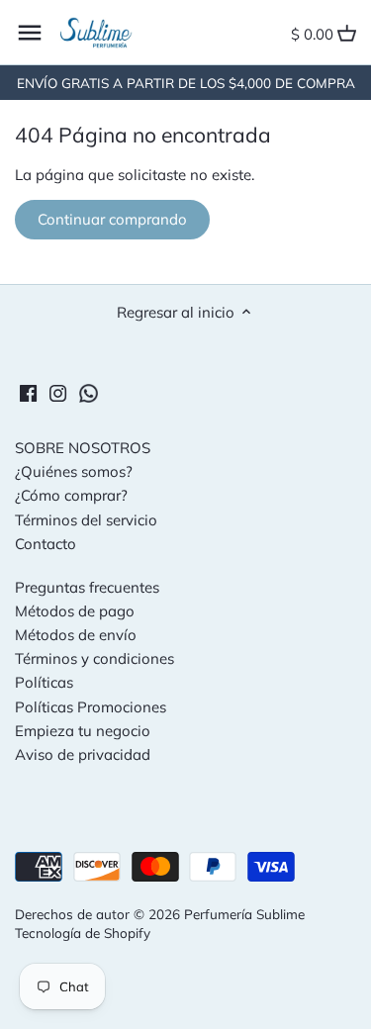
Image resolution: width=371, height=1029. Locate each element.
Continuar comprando (112, 219)
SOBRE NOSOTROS (82, 447)
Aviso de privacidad (82, 754)
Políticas (44, 682)
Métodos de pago (75, 611)
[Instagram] (57, 391)
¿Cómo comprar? (71, 495)
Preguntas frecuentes (87, 587)
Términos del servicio (86, 520)
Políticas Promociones (90, 707)
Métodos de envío (76, 634)
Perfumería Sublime (244, 913)
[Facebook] (28, 391)
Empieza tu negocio (82, 730)
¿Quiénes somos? (74, 471)
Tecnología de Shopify (82, 932)
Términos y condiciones (94, 658)
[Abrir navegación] (30, 32)
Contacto (45, 543)
